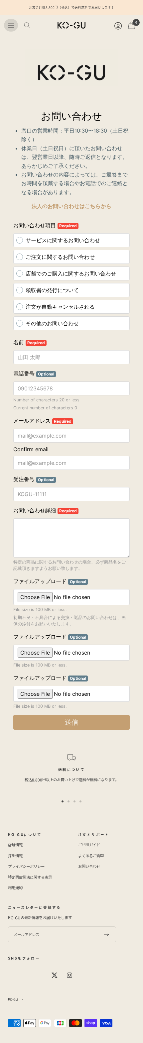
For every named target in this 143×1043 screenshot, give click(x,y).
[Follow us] (54, 975)
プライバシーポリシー (26, 866)
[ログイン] (117, 25)
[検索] (27, 25)
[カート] (131, 25)
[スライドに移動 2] (69, 801)
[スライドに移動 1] (63, 801)
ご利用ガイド (89, 845)
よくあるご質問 (91, 856)
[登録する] (106, 934)
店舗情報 (15, 845)
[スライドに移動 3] (74, 801)
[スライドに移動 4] (80, 801)
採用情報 (15, 856)
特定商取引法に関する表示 (30, 877)
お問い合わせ (89, 866)
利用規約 (15, 888)
